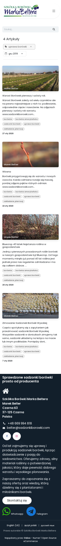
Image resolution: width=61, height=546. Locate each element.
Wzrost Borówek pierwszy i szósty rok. (24, 95)
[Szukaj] (54, 29)
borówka (8, 119)
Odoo (27, 537)
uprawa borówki (31, 124)
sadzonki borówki (12, 124)
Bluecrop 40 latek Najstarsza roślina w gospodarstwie (24, 245)
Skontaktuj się (17, 500)
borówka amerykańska (26, 119)
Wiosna (6, 171)
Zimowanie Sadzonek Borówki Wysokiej (24, 323)
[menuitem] (13, 525)
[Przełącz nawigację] (54, 10)
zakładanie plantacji (13, 129)
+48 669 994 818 (20, 423)
